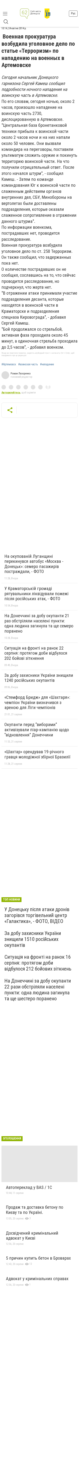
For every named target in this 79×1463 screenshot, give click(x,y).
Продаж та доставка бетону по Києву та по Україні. (34, 1210)
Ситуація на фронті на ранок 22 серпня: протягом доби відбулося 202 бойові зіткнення (35, 653)
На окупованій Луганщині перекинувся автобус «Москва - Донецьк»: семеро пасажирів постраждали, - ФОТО (33, 564)
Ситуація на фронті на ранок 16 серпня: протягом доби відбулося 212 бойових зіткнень (37, 963)
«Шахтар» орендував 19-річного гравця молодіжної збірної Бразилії (37, 754)
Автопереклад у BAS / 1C (29, 1187)
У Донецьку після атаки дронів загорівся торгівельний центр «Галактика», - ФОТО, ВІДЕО (36, 915)
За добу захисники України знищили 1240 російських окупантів (38, 678)
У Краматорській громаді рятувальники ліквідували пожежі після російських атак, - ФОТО (36, 593)
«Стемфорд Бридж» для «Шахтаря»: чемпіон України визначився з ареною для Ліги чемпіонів (37, 702)
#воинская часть (28, 364)
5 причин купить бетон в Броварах (38, 1258)
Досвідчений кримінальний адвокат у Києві (32, 1236)
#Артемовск (8, 364)
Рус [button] (73, 13)
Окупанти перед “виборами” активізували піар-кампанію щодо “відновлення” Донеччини (36, 729)
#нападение (47, 364)
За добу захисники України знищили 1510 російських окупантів (32, 939)
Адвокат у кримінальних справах (37, 1278)
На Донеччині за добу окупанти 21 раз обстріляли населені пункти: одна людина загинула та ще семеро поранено (38, 623)
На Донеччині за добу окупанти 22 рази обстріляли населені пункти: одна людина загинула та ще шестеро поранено (37, 990)
